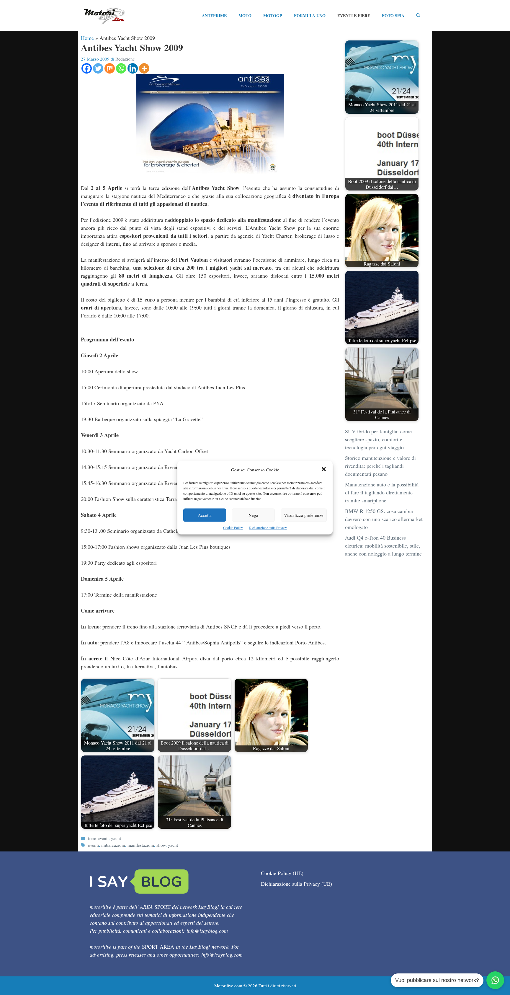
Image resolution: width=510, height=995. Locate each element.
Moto (244, 15)
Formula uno (310, 15)
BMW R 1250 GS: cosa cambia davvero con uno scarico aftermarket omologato (384, 518)
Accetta (205, 515)
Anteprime (214, 15)
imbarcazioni (113, 845)
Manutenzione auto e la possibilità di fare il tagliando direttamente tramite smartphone (382, 492)
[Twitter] (98, 68)
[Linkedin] (133, 68)
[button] (324, 469)
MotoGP (272, 15)
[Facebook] (86, 68)
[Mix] (109, 68)
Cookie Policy (233, 527)
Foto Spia (393, 15)
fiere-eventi (98, 838)
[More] (144, 68)
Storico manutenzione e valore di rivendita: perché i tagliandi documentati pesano (380, 465)
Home (87, 37)
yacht (116, 838)
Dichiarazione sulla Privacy (268, 527)
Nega (253, 515)
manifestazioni (141, 845)
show (161, 845)
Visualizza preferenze (303, 515)
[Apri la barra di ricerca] (418, 16)
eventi (93, 845)
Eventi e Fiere (353, 15)
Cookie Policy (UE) (282, 873)
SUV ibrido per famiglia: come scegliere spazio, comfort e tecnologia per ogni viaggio (378, 439)
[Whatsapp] (121, 68)
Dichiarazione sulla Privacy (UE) (296, 883)
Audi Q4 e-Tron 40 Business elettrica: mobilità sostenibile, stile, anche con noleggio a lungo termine (383, 545)
